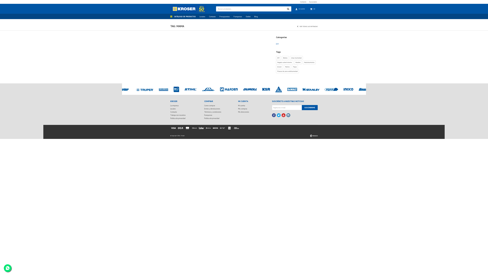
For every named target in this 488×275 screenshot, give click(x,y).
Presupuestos (224, 16)
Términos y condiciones (212, 112)
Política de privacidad (177, 118)
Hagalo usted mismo (284, 62)
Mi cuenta (241, 106)
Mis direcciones (243, 112)
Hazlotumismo (309, 62)
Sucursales (313, 2)
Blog (256, 16)
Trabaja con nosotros (178, 115)
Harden (298, 62)
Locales (202, 16)
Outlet (248, 16)
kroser (279, 67)
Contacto (212, 16)
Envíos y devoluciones (212, 109)
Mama (287, 67)
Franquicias (238, 16)
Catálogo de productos (185, 16)
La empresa (174, 106)
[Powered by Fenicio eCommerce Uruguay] (314, 136)
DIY (277, 44)
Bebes (285, 58)
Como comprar (209, 106)
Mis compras (242, 109)
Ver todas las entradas (309, 26)
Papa (295, 67)
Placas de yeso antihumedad (287, 71)
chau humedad (296, 58)
